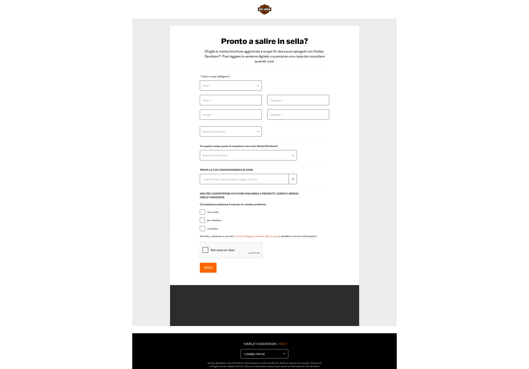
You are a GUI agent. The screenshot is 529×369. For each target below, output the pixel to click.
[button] (293, 179)
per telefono (214, 220)
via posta (212, 228)
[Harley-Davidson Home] (264, 9)
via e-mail (212, 212)
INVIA (208, 267)
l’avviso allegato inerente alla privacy (256, 236)
